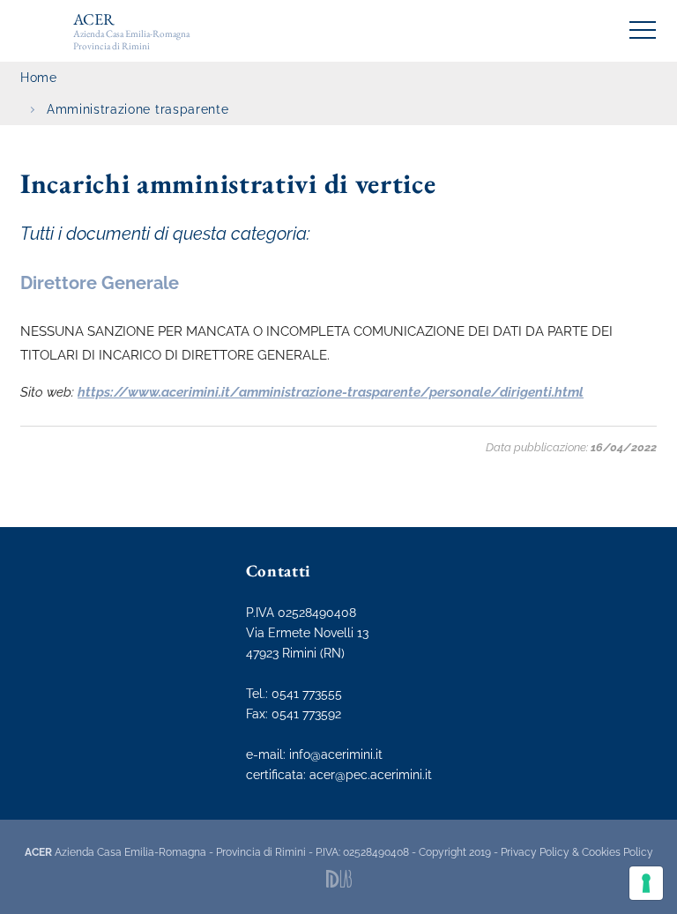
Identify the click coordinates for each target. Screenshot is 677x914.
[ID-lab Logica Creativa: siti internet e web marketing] (339, 879)
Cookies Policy (617, 852)
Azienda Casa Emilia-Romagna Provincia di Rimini (131, 31)
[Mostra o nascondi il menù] (642, 30)
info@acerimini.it (336, 754)
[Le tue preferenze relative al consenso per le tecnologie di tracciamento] (646, 883)
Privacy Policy (535, 852)
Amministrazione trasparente (137, 109)
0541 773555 (307, 694)
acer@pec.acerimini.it (370, 775)
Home (38, 78)
